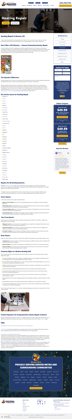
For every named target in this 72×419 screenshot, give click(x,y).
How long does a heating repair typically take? (10, 334)
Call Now (5, 23)
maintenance (8, 345)
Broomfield (4, 107)
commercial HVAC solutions (17, 89)
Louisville (4, 165)
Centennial (4, 116)
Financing (45, 2)
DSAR (43, 415)
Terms (65, 90)
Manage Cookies (38, 415)
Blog (23, 401)
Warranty (9, 415)
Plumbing (29, 5)
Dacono (4, 125)
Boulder (4, 103)
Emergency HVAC (62, 59)
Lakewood (4, 157)
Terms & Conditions (19, 415)
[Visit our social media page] (37, 401)
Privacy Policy (61, 90)
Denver (4, 127)
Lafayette (4, 154)
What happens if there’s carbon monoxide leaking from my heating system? (17, 325)
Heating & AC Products (62, 56)
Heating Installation (62, 50)
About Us (24, 403)
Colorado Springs (6, 121)
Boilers (62, 62)
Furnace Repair (62, 42)
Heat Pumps (62, 44)
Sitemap (13, 415)
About (23, 5)
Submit (62, 96)
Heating (62, 39)
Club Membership (26, 406)
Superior (4, 172)
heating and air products (43, 89)
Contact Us (25, 409)
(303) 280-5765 (65, 3)
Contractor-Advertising (39, 417)
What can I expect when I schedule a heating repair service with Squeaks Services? (18, 341)
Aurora (3, 101)
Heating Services (62, 36)
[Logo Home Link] (8, 4)
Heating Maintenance (62, 53)
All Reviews (62, 172)
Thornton (4, 174)
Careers (38, 2)
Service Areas (46, 5)
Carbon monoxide (5, 329)
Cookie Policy (32, 415)
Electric (39, 5)
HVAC (34, 5)
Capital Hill (4, 110)
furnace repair (10, 185)
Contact (52, 5)
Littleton (4, 159)
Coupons (31, 2)
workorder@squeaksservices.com (62, 90)
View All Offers (62, 143)
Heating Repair (62, 47)
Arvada (3, 98)
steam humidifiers (8, 90)
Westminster (5, 177)
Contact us (42, 319)
